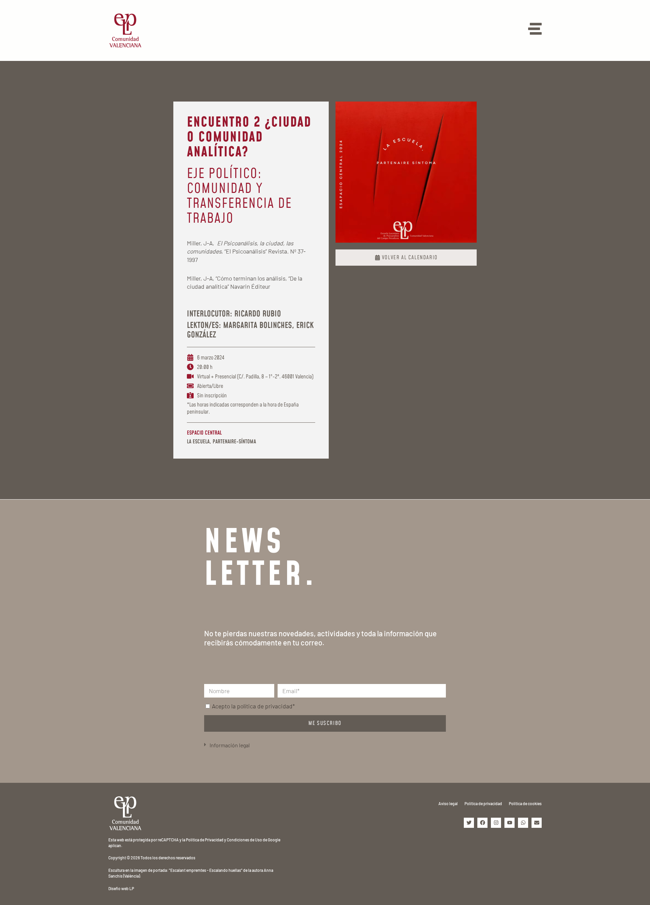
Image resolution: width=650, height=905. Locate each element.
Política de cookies (525, 803)
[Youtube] (509, 823)
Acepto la (253, 706)
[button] (325, 745)
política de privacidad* (266, 706)
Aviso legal (448, 803)
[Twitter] (469, 823)
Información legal (230, 745)
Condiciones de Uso (244, 839)
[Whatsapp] (523, 823)
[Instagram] (496, 823)
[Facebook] (482, 823)
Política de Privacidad (204, 839)
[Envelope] (537, 823)
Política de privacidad (483, 803)
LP (131, 888)
